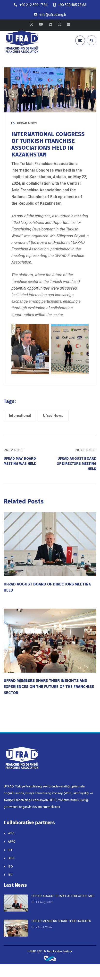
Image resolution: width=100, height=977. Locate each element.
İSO (10, 866)
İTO (10, 875)
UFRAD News (27, 123)
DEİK (11, 858)
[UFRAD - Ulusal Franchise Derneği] (22, 42)
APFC (11, 841)
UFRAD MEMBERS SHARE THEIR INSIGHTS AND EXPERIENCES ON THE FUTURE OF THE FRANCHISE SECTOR (49, 686)
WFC (11, 833)
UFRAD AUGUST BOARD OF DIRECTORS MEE (63, 896)
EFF (10, 850)
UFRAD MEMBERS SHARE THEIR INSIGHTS (61, 921)
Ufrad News (53, 415)
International (20, 415)
